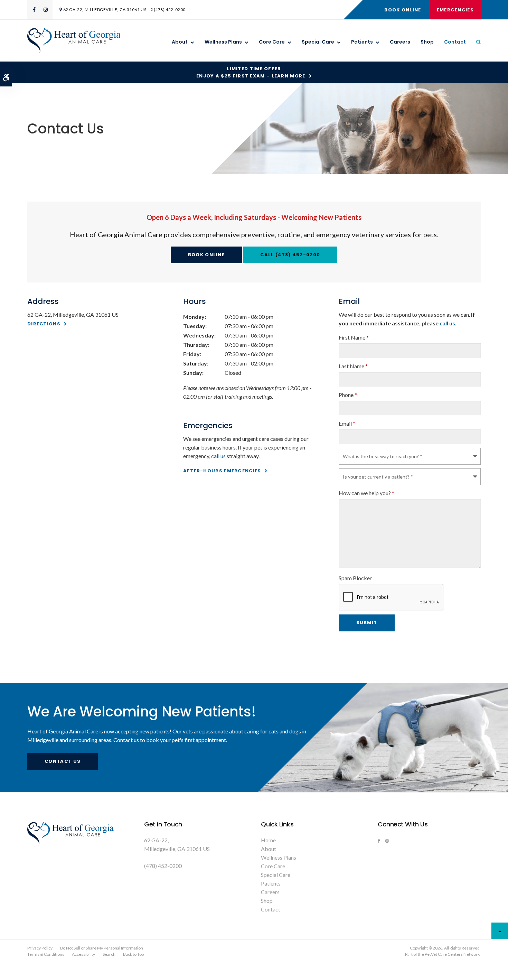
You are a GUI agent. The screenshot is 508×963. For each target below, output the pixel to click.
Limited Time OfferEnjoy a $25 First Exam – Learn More (250, 72)
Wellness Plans (223, 41)
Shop (427, 41)
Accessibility (83, 954)
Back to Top (133, 954)
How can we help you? (366, 493)
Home (268, 840)
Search (109, 954)
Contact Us (63, 761)
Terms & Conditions (45, 954)
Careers (400, 41)
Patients (362, 41)
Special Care (318, 41)
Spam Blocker (355, 578)
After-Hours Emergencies (222, 470)
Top (499, 931)
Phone (348, 394)
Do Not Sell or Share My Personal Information (101, 948)
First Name (354, 337)
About (180, 41)
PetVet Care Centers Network (452, 954)
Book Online (402, 10)
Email (347, 423)
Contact (455, 41)
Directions (43, 324)
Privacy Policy (40, 948)
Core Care (272, 41)
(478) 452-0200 (170, 9)
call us (218, 456)
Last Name (353, 366)
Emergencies (455, 10)
